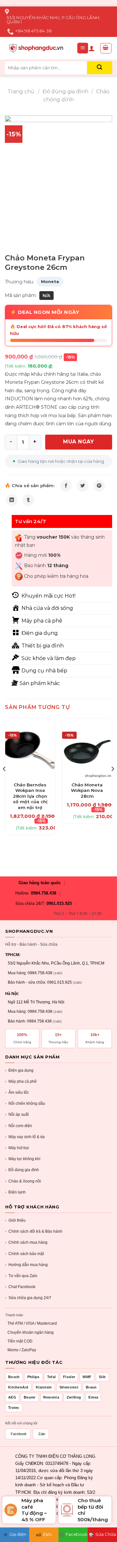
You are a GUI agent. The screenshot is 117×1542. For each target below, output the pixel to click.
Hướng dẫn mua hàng (26, 1264)
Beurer (30, 1397)
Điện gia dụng (19, 1070)
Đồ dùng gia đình (65, 91)
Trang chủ (20, 91)
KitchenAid (18, 1387)
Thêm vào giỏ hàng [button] (30, 792)
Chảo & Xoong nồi (23, 1181)
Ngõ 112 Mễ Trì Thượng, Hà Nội (36, 1002)
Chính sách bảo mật (24, 1253)
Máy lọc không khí (22, 1159)
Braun (91, 1387)
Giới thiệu (15, 1220)
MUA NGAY (78, 442)
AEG (12, 1397)
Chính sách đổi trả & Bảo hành (33, 1231)
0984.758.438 (43, 893)
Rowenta (51, 1397)
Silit (102, 1377)
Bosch (14, 1377)
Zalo (41, 1434)
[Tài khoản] (91, 48)
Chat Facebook (20, 1287)
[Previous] (4, 782)
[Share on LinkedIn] (11, 499)
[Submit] (99, 67)
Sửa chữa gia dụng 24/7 (28, 1298)
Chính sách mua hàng (26, 1242)
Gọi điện (17, 1534)
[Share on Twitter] (82, 485)
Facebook (19, 1434)
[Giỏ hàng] (106, 48)
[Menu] (82, 48)
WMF (87, 1377)
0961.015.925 (59, 903)
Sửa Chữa (105, 1534)
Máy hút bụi (17, 1148)
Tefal (51, 1377)
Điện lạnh (15, 1192)
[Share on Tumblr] (28, 499)
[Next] (112, 782)
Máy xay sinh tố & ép (25, 1137)
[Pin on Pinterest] (99, 485)
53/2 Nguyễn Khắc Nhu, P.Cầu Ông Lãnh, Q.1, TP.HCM (56, 963)
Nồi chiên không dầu (25, 1103)
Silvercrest (68, 1387)
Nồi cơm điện (18, 1126)
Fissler (69, 1377)
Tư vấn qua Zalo (21, 1276)
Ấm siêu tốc (17, 1092)
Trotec (14, 1408)
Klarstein (44, 1387)
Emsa (93, 1397)
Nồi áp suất (17, 1114)
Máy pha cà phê (21, 1081)
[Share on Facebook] (66, 485)
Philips (33, 1377)
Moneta (50, 281)
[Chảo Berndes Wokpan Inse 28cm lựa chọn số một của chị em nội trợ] (30, 748)
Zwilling (74, 1397)
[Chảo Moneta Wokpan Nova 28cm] (87, 748)
